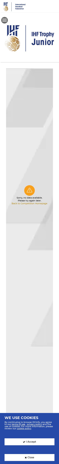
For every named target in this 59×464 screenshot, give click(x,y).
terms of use (18, 424)
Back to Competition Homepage (29, 203)
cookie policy (24, 428)
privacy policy (34, 424)
